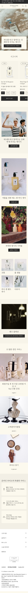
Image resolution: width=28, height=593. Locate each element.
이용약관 (3, 567)
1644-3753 (12, 585)
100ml (13, 92)
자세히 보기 (10, 2)
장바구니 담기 (9, 98)
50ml (3, 92)
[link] (9, 70)
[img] (26, 6)
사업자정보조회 (5, 583)
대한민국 (3, 551)
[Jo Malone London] (14, 6)
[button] (2, 6)
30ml (8, 92)
